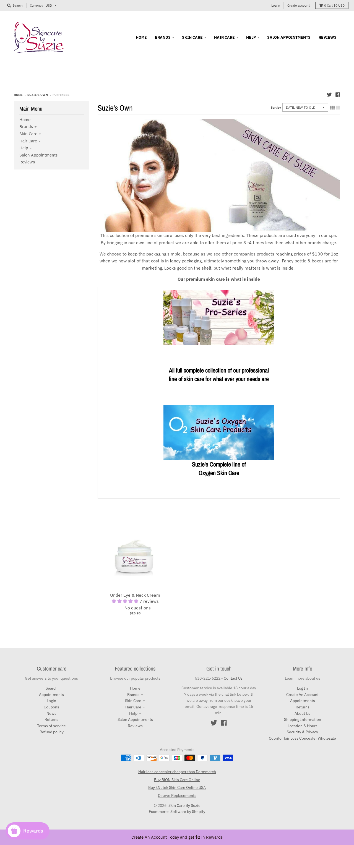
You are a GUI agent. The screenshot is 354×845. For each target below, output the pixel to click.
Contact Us (233, 678)
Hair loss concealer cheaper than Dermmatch (177, 771)
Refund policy (52, 731)
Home (18, 95)
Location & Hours (302, 725)
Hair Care (28, 141)
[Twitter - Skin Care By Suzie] (329, 94)
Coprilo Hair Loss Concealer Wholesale (302, 738)
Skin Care (28, 133)
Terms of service (51, 725)
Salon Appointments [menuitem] (289, 37)
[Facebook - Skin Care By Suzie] (337, 94)
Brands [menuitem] (163, 37)
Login (51, 700)
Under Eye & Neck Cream (135, 595)
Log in (275, 5)
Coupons (51, 707)
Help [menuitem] (251, 37)
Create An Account (302, 694)
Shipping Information (302, 719)
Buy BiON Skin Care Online (177, 779)
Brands (26, 126)
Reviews (27, 162)
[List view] (338, 107)
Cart (334, 5)
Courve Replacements (177, 795)
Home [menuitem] (141, 37)
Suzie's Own (37, 95)
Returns (51, 719)
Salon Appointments (38, 155)
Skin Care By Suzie (184, 805)
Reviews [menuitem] (328, 37)
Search (52, 688)
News (51, 713)
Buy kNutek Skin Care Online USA (177, 787)
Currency (36, 5)
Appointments (51, 694)
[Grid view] (332, 107)
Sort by (276, 107)
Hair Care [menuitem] (224, 37)
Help (23, 147)
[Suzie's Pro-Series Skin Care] (219, 343)
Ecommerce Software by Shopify (177, 811)
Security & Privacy (302, 731)
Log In (302, 688)
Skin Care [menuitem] (192, 37)
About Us (302, 713)
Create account (298, 5)
